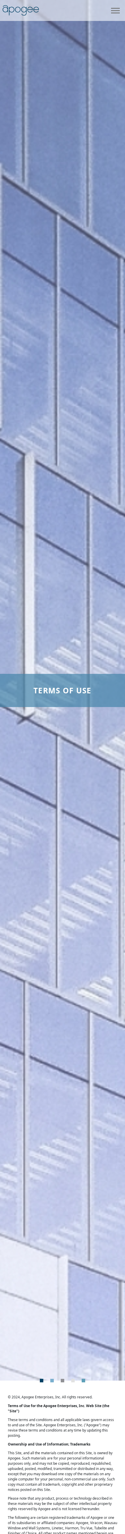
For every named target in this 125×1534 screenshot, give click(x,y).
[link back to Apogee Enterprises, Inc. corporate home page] (21, 10)
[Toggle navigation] (115, 10)
